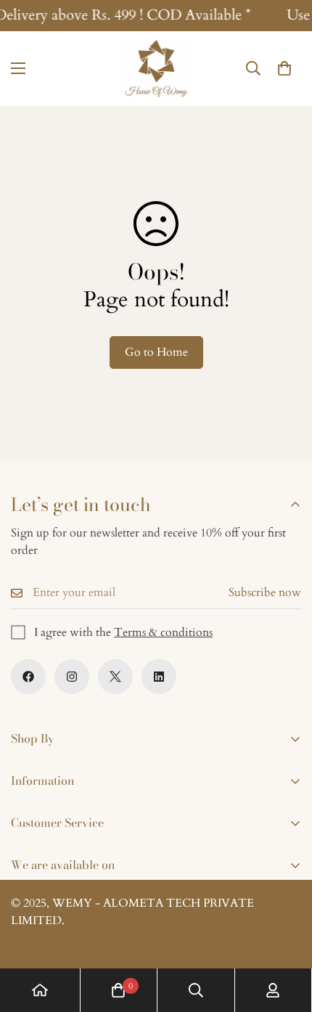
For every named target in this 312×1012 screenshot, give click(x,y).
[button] (284, 69)
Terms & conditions (163, 632)
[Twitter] (115, 676)
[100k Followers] (71, 676)
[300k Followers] (28, 676)
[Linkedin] (158, 676)
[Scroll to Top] (285, 935)
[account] (273, 990)
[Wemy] (156, 68)
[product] (40, 990)
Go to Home (156, 352)
